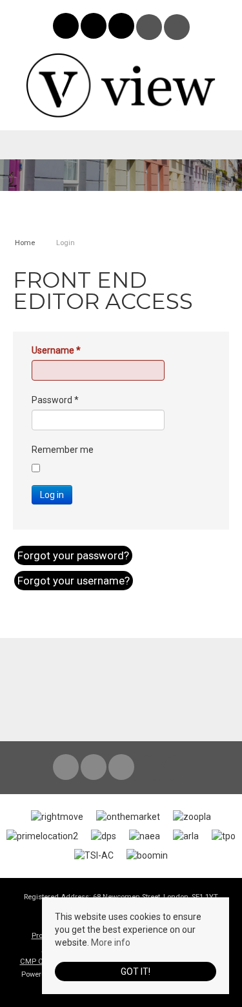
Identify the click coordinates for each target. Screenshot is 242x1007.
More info (110, 942)
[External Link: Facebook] (67, 28)
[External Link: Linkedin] (122, 28)
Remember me (63, 449)
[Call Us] (176, 27)
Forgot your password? (73, 555)
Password (55, 400)
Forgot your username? (73, 580)
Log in (52, 495)
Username (56, 350)
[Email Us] (148, 27)
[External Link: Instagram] (94, 28)
